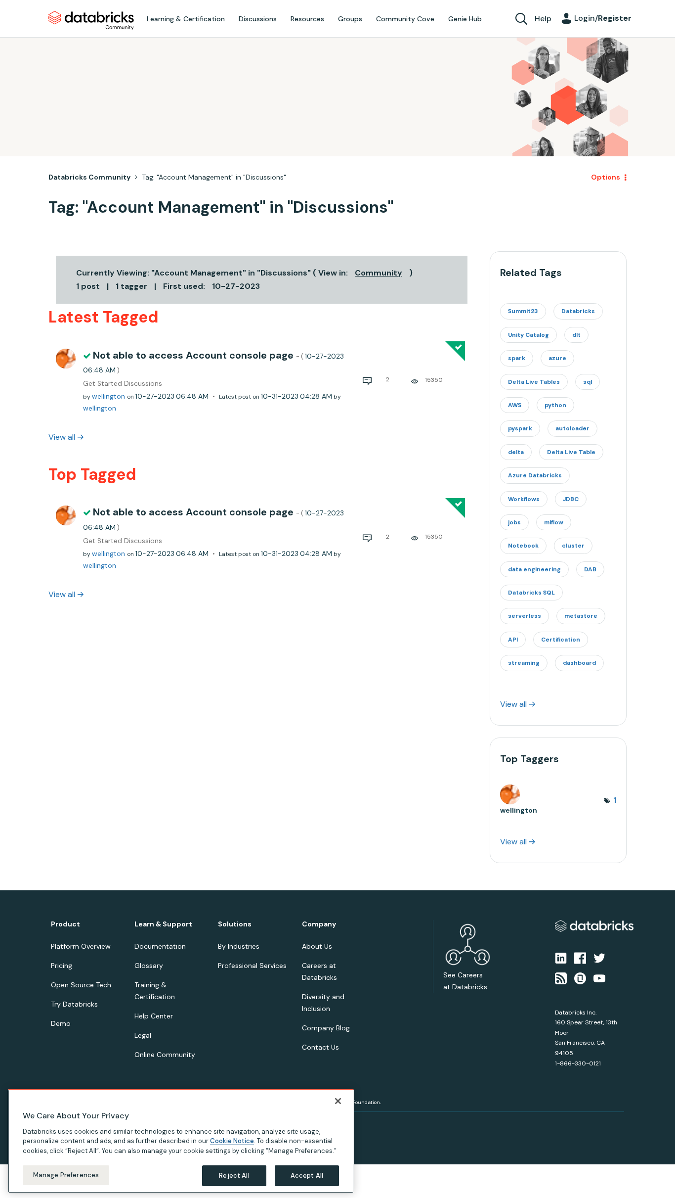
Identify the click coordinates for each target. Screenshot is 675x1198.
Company (319, 924)
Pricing (61, 965)
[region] (181, 1141)
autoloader (572, 428)
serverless (524, 616)
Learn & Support (163, 924)
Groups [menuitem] (350, 18)
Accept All (307, 1175)
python (555, 405)
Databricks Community (91, 20)
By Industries (238, 946)
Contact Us (320, 1047)
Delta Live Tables (534, 382)
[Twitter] (599, 957)
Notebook (523, 546)
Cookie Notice (232, 1141)
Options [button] (605, 177)
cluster (573, 546)
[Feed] (561, 977)
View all (61, 437)
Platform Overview (81, 946)
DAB (590, 569)
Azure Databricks (535, 475)
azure (557, 358)
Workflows (524, 499)
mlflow (553, 522)
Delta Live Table (571, 452)
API (513, 640)
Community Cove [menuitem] (405, 18)
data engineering (534, 569)
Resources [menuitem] (307, 18)
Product (65, 924)
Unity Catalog (528, 335)
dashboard (579, 663)
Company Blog (326, 1027)
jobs (514, 522)
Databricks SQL (531, 593)
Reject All (234, 1175)
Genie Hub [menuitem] (465, 18)
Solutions (235, 924)
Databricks (578, 311)
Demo (61, 1023)
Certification (560, 640)
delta (516, 452)
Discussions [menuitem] (258, 18)
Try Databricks (74, 1004)
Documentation (160, 946)
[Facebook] (580, 957)
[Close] (338, 1101)
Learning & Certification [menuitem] (186, 18)
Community (378, 273)
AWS (514, 405)
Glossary (148, 965)
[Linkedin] (561, 957)
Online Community (164, 1054)
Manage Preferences (66, 1175)
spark (516, 358)
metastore (580, 616)
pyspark (520, 428)
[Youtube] (599, 977)
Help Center (153, 1016)
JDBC (571, 499)
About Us (317, 946)
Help (543, 18)
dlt (576, 335)
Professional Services (252, 965)
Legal (142, 1035)
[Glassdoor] (580, 977)
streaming (524, 663)
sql (587, 382)
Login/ (603, 18)
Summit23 (523, 311)
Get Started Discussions (122, 383)
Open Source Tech (81, 984)
